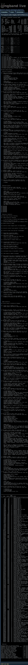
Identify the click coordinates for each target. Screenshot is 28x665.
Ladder (14, 11)
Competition (4, 12)
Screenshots (20, 12)
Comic (12, 12)
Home (2, 11)
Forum (20, 11)
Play (8, 11)
